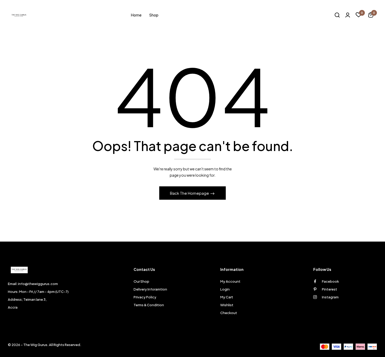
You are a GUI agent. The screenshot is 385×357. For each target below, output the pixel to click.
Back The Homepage (190, 193)
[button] (370, 15)
